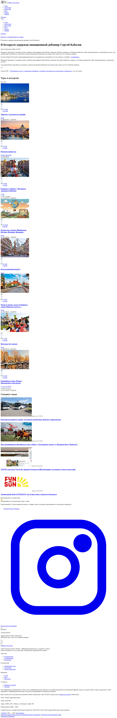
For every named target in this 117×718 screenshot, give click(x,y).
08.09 (2, 118)
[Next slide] (5, 82)
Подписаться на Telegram (11, 509)
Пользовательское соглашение (30, 715)
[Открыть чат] (2, 641)
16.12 (2, 273)
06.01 (9, 386)
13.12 (6, 386)
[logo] (13, 2)
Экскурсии (7, 7)
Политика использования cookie (51, 715)
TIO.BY (4, 713)
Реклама (7, 686)
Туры (6, 6)
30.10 (2, 347)
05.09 (2, 155)
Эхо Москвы (75, 57)
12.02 (2, 194)
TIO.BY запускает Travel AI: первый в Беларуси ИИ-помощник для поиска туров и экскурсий (38, 469)
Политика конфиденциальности (11, 715)
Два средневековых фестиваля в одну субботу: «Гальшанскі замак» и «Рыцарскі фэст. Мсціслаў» (39, 444)
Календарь (7, 9)
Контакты (7, 679)
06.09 (2, 235)
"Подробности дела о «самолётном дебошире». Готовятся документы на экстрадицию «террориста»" (41, 71)
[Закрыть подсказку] (1, 628)
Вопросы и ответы (10, 685)
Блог (5, 11)
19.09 (9, 155)
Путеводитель (8, 656)
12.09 (6, 155)
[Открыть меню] (4, 2)
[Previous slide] (2, 82)
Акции (6, 12)
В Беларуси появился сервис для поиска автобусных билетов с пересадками (31, 420)
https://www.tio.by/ (65, 694)
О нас (6, 675)
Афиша (6, 14)
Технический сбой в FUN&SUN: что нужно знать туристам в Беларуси (29, 494)
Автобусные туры (10, 666)
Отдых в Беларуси (10, 669)
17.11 (2, 386)
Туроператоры (8, 658)
